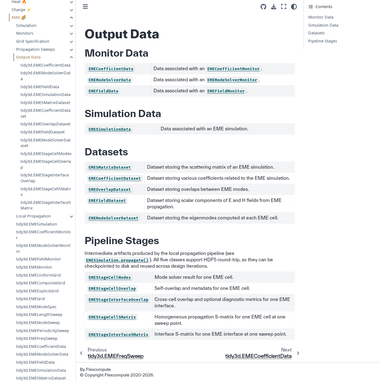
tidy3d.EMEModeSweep (38, 322)
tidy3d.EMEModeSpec (36, 306)
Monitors (24, 33)
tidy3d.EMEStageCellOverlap (46, 164)
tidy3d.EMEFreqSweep (36, 338)
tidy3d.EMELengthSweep (39, 314)
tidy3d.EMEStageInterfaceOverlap (45, 177)
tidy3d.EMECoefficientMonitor (43, 234)
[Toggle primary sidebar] (85, 6)
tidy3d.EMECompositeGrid (40, 282)
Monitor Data (320, 17)
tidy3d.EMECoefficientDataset (45, 113)
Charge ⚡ (21, 9)
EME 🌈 (19, 17)
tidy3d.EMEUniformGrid (38, 275)
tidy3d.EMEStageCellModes (46, 153)
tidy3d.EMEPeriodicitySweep (42, 330)
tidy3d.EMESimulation (36, 223)
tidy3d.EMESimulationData (45, 94)
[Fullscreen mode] (284, 6)
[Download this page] (274, 6)
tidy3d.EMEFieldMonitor (38, 259)
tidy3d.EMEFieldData (40, 86)
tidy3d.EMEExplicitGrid (37, 291)
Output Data (28, 57)
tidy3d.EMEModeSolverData (45, 75)
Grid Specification (32, 41)
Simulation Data (323, 25)
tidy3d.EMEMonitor (34, 267)
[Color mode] (294, 6)
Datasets (316, 33)
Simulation (26, 25)
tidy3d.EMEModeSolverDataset (45, 142)
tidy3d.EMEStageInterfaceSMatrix (46, 205)
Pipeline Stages (322, 41)
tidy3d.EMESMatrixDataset (45, 102)
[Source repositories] (263, 6)
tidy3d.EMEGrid (30, 298)
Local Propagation (33, 216)
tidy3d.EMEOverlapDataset (45, 124)
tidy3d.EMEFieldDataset (43, 132)
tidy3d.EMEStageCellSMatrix (46, 191)
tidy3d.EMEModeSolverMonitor (43, 248)
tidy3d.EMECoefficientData (45, 65)
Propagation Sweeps (35, 49)
